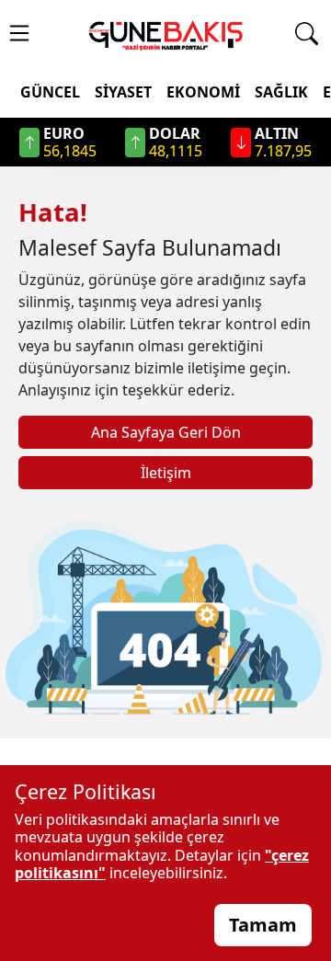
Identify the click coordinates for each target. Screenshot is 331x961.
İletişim (166, 473)
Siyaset (123, 92)
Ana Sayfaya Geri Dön (166, 432)
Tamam (263, 924)
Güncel (50, 92)
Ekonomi (203, 92)
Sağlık (281, 92)
